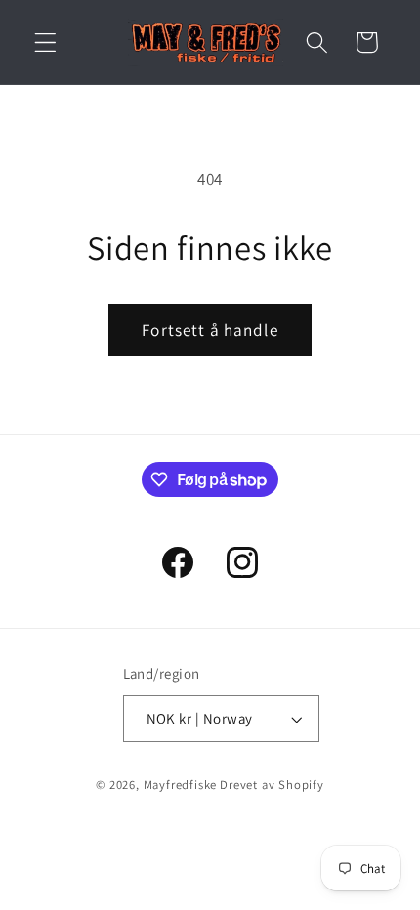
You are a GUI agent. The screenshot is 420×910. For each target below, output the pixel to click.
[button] (45, 42)
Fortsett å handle (210, 329)
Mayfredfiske (181, 784)
